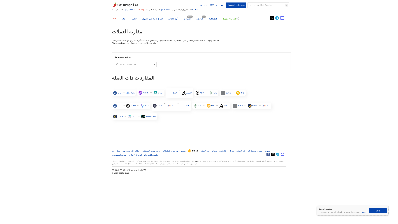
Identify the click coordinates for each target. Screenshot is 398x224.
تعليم (134, 18)
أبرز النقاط (173, 18)
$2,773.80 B (130, 10)
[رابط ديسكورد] (282, 18)
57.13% (195, 10)
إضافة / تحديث (229, 18)
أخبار (124, 18)
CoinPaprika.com (125, 4)
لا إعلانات (222, 151)
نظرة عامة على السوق (152, 18)
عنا (113, 151)
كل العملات (240, 151)
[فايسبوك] (268, 154)
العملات (187, 18)
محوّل (214, 151)
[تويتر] (272, 18)
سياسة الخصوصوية (119, 155)
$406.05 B (165, 10)
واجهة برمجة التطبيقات (151, 151)
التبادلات (200, 18)
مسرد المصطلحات (255, 151)
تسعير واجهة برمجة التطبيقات (174, 151)
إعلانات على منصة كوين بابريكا (128, 151)
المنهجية (267, 151)
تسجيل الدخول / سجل (236, 5)
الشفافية (213, 18)
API (114, 18)
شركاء (231, 151)
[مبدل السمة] (222, 5)
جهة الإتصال (205, 151)
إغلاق (378, 211)
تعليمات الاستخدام (151, 155)
